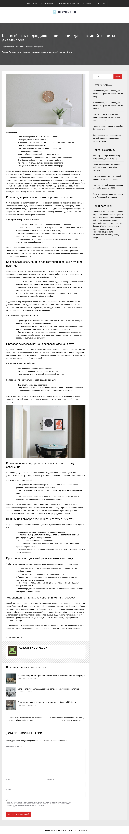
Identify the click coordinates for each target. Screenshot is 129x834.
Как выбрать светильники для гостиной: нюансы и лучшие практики (46, 143)
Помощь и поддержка (68, 3)
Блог (35, 3)
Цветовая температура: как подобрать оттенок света (40, 148)
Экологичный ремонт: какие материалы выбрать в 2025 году (47, 702)
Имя (8, 780)
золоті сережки (107, 223)
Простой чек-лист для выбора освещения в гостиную (40, 163)
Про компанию (48, 3)
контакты (83, 830)
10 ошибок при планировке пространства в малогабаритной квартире (51, 676)
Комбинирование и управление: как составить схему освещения (45, 157)
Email (50, 780)
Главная (26, 3)
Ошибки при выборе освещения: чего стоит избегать (40, 160)
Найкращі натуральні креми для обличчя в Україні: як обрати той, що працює (108, 94)
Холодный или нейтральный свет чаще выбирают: (39, 154)
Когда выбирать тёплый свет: (30, 151)
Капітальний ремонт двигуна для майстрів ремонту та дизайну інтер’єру (106, 167)
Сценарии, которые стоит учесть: (32, 140)
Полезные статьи (90, 3)
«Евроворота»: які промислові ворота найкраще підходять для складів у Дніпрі (106, 117)
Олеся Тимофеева (35, 47)
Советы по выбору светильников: (32, 145)
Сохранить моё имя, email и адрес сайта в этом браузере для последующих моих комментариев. (39, 804)
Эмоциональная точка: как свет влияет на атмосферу (40, 166)
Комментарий (14, 747)
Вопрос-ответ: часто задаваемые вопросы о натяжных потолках (48, 689)
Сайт (8, 790)
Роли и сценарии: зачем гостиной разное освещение (40, 137)
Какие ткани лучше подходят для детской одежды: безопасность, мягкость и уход (107, 138)
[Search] (104, 3)
